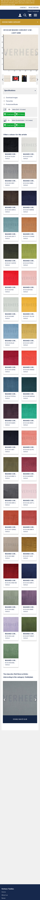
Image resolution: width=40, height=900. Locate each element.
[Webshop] (30, 15)
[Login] (20, 15)
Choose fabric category (11, 22)
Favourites (9, 101)
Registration (33, 7)
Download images (12, 97)
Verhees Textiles (9, 14)
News (3, 898)
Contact (23, 7)
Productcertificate (12, 104)
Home (4, 892)
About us (5, 895)
